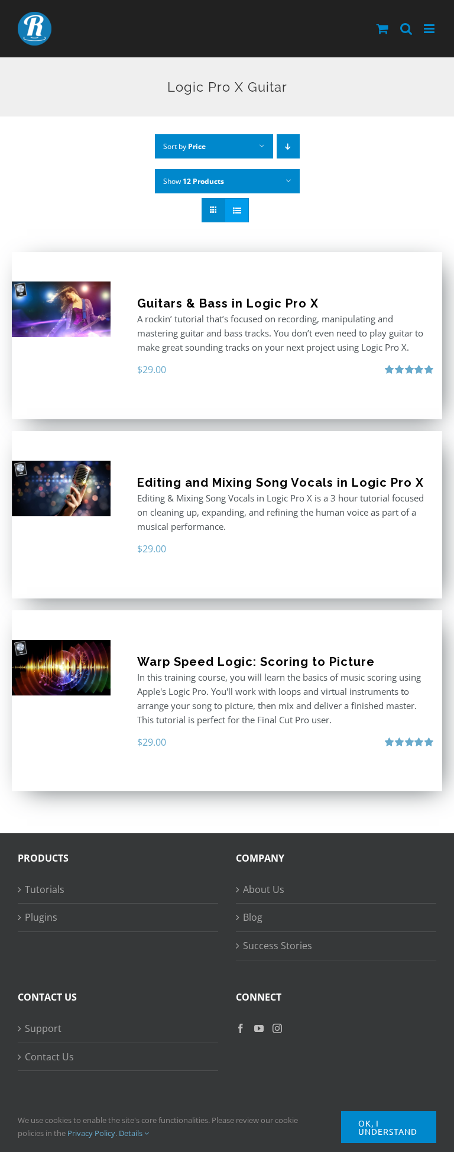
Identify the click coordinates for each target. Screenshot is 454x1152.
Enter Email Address (269, 496)
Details (131, 1133)
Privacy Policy (91, 1133)
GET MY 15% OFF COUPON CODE (336, 655)
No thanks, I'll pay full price (336, 681)
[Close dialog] (434, 462)
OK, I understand (387, 1127)
